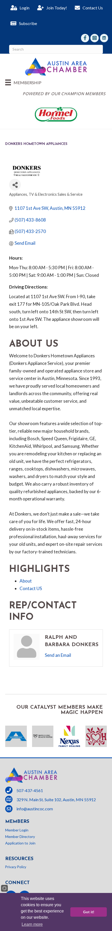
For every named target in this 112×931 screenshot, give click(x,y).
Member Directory (20, 836)
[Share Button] (15, 185)
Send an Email (58, 655)
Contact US (31, 588)
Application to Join (20, 843)
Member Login (16, 830)
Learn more (32, 924)
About (26, 581)
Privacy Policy (15, 867)
